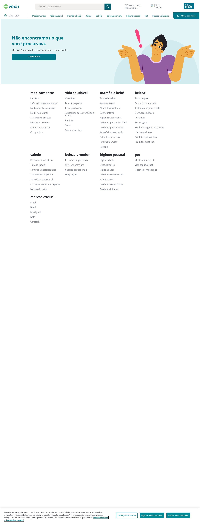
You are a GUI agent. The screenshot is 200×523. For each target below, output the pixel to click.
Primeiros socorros (40, 127)
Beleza (88, 16)
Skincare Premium (74, 165)
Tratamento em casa (40, 117)
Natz (32, 217)
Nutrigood (35, 212)
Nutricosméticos (143, 132)
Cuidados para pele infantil (113, 122)
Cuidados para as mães (112, 127)
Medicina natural (39, 113)
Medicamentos (39, 16)
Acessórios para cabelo (42, 179)
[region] (100, 515)
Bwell (33, 207)
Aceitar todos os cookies (178, 515)
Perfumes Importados (76, 160)
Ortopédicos (36, 132)
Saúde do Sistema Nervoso (44, 103)
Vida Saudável (56, 16)
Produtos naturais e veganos (45, 184)
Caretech (35, 222)
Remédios (35, 98)
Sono (67, 125)
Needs (33, 202)
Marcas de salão (38, 189)
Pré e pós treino (73, 108)
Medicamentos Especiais (43, 108)
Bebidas (69, 120)
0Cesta (188, 5)
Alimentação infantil (110, 108)
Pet (146, 16)
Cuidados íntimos (109, 189)
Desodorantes (107, 165)
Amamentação (107, 103)
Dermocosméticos (144, 113)
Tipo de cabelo (37, 165)
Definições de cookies (127, 515)
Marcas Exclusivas (160, 16)
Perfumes (140, 117)
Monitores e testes (40, 122)
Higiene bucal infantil (110, 117)
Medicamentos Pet (144, 160)
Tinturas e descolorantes (43, 170)
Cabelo (99, 16)
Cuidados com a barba (111, 184)
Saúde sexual (106, 179)
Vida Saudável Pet (144, 165)
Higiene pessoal (133, 16)
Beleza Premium (114, 16)
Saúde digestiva (73, 130)
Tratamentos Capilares (41, 174)
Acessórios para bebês (111, 132)
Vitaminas (70, 98)
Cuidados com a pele (145, 103)
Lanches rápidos (73, 103)
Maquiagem (141, 122)
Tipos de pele (141, 98)
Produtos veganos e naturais (149, 127)
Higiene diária (107, 160)
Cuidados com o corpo (111, 174)
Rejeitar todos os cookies (152, 515)
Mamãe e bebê (74, 16)
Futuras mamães (108, 142)
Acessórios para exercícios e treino (79, 114)
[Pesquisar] (107, 7)
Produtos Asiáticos (144, 142)
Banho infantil (107, 113)
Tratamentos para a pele (147, 108)
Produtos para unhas (146, 137)
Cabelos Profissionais (76, 170)
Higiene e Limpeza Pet (146, 170)
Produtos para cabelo (41, 160)
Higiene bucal (107, 170)
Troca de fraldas (108, 98)
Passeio (104, 147)
